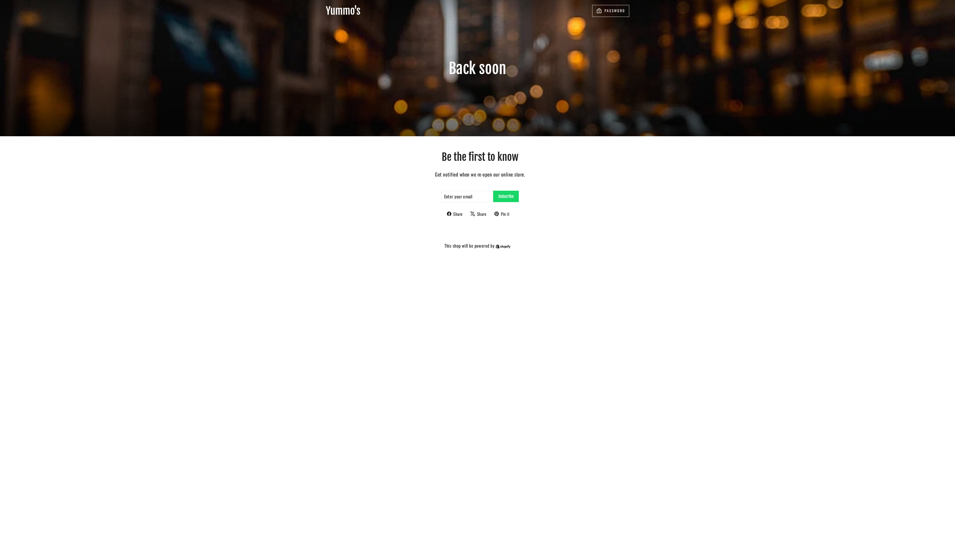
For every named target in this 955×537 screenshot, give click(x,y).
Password (615, 10)
